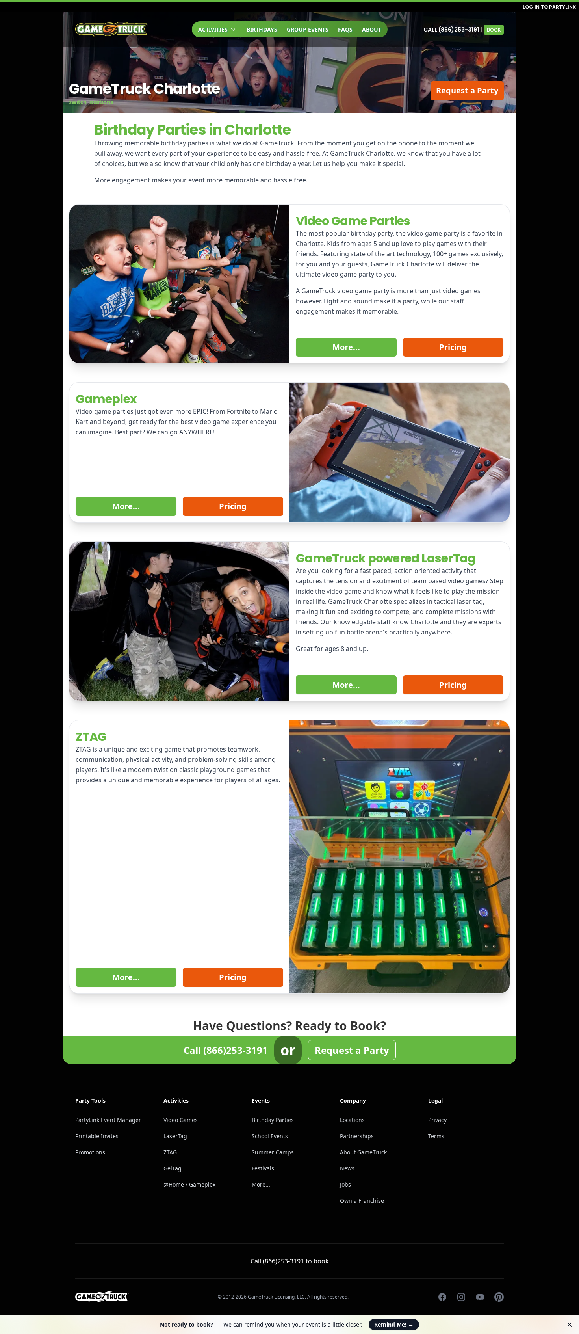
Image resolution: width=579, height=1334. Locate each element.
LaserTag (175, 1136)
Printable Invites (97, 1136)
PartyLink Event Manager (108, 1120)
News (347, 1168)
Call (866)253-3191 (451, 29)
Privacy (437, 1120)
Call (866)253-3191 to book (290, 1261)
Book (494, 29)
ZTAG (170, 1152)
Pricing (453, 347)
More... (346, 347)
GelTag (172, 1168)
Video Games (180, 1120)
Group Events (307, 29)
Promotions (90, 1152)
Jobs (345, 1184)
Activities (213, 29)
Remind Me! (394, 1324)
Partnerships (357, 1136)
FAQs (345, 29)
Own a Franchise (362, 1200)
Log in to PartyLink (549, 7)
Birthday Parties (273, 1120)
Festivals (263, 1168)
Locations (352, 1120)
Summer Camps (273, 1152)
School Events (270, 1136)
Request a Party (467, 90)
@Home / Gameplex (189, 1184)
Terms (436, 1136)
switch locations (91, 102)
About (371, 29)
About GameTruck (363, 1152)
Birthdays (262, 29)
